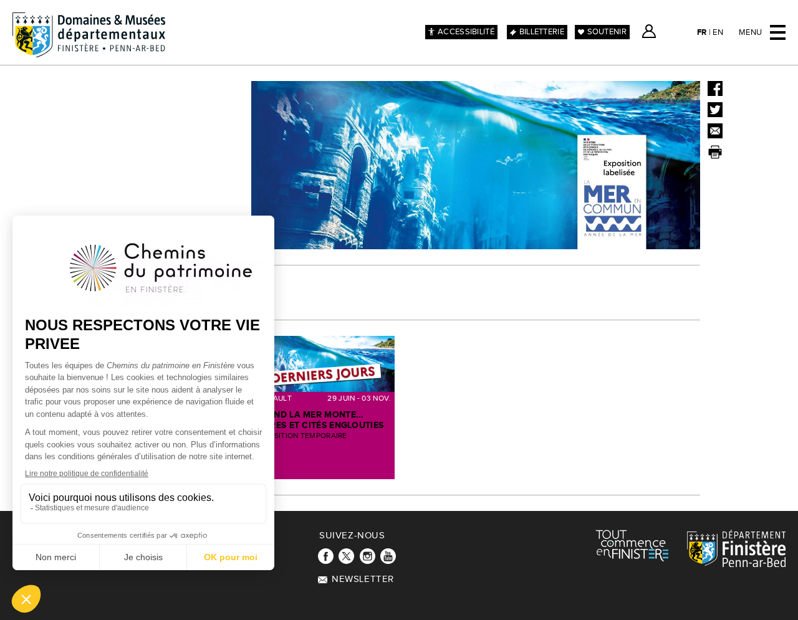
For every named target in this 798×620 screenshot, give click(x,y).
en (718, 32)
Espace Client (649, 31)
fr (702, 32)
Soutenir (607, 32)
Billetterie (541, 32)
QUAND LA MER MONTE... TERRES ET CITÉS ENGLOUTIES (319, 420)
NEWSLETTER (363, 579)
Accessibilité (466, 32)
